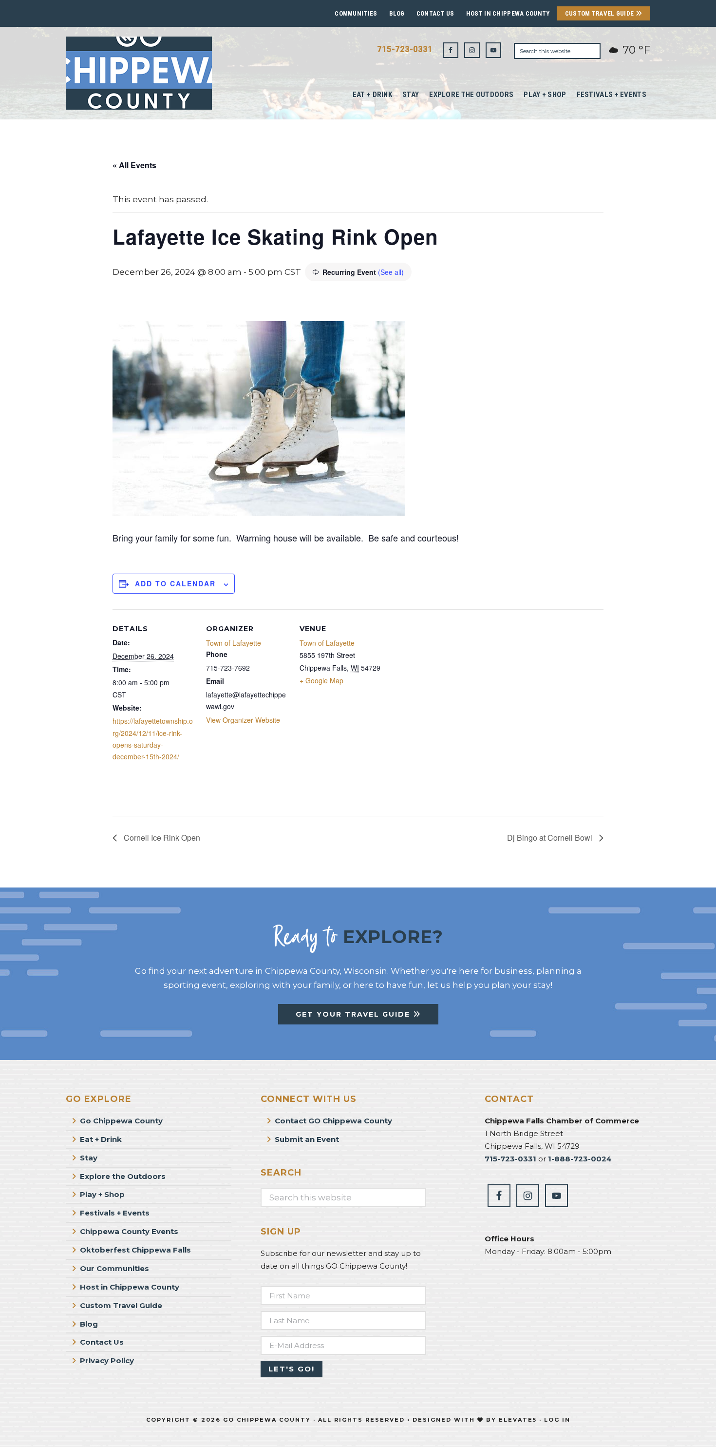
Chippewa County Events (129, 1231)
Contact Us (435, 13)
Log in (557, 1419)
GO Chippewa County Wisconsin (139, 73)
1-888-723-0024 (580, 1158)
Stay (88, 1157)
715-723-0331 (405, 49)
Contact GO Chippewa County (333, 1120)
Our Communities (114, 1268)
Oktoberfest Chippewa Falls (135, 1249)
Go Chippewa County (121, 1120)
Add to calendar (175, 583)
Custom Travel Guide (600, 13)
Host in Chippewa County (508, 13)
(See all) (391, 272)
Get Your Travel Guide (354, 1014)
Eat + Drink (101, 1139)
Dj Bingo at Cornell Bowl (550, 837)
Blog (397, 13)
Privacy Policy (107, 1360)
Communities (356, 13)
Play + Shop (102, 1194)
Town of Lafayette (233, 643)
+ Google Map (321, 680)
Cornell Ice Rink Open (161, 837)
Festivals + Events (115, 1212)
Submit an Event (307, 1139)
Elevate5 (518, 1419)
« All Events (134, 165)
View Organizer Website (243, 720)
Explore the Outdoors (123, 1176)
